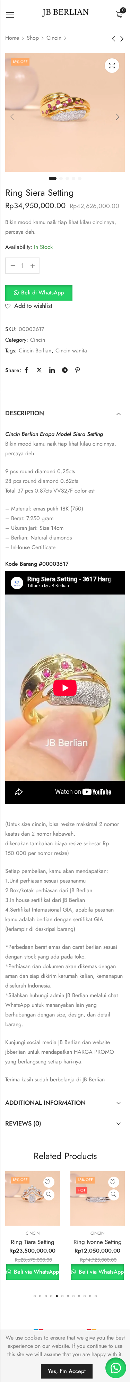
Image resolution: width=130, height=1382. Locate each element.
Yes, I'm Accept (67, 1371)
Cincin (53, 38)
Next (118, 117)
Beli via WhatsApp (44, 1272)
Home (12, 38)
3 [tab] (67, 178)
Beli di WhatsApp (42, 292)
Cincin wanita (71, 350)
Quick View (57, 1194)
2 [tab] (61, 178)
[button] (38, 292)
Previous (12, 117)
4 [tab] (73, 178)
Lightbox (112, 65)
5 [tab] (79, 178)
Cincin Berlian (35, 350)
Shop (33, 38)
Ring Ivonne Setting (41, 1242)
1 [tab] (53, 178)
